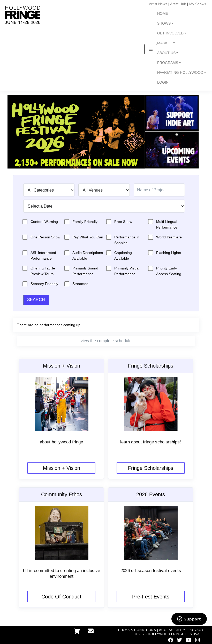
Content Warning (44, 221)
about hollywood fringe (61, 442)
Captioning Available (123, 255)
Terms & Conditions (137, 630)
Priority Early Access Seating (168, 271)
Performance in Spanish (126, 240)
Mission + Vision (61, 468)
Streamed (80, 284)
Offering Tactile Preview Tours (43, 271)
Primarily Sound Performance (85, 271)
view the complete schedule (106, 341)
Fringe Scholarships (150, 468)
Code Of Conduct (61, 596)
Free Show (123, 221)
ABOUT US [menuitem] (166, 53)
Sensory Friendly (44, 284)
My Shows (197, 4)
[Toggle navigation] (150, 49)
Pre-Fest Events (150, 596)
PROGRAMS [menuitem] (167, 63)
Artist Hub (178, 4)
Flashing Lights (168, 253)
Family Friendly (84, 221)
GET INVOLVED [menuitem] (170, 33)
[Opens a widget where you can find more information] (189, 619)
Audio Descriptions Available (87, 255)
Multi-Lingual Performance (166, 224)
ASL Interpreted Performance (43, 255)
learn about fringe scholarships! (150, 442)
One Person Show (45, 237)
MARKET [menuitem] (164, 43)
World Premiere (169, 237)
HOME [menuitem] (162, 14)
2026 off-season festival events (150, 570)
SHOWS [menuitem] (164, 23)
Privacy (196, 630)
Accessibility (172, 630)
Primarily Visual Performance (126, 271)
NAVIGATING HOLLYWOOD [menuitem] (180, 73)
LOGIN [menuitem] (163, 82)
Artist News (158, 4)
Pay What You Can (87, 237)
